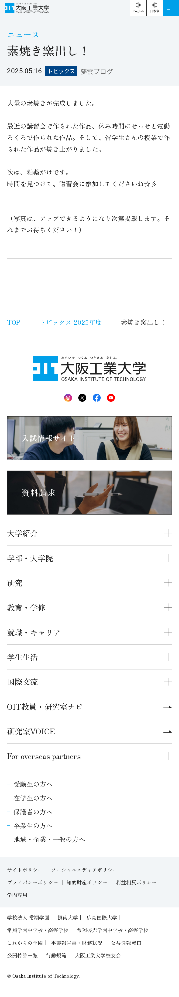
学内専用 (17, 894)
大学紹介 (22, 533)
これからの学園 (25, 942)
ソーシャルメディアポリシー (84, 869)
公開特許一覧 (22, 955)
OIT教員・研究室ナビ (45, 706)
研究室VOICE (31, 731)
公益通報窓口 (126, 942)
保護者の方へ (33, 811)
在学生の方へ (33, 798)
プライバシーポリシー (32, 882)
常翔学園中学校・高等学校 (38, 929)
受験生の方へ (33, 784)
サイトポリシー (25, 869)
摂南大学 (68, 917)
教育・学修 (26, 607)
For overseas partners (44, 755)
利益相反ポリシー (136, 882)
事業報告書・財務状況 (76, 942)
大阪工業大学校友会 (98, 955)
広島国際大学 (101, 917)
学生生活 (22, 656)
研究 (14, 582)
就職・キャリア (34, 632)
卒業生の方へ (33, 825)
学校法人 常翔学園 (28, 917)
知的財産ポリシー (86, 882)
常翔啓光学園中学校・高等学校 (112, 929)
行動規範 (56, 955)
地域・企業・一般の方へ (49, 839)
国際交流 (22, 681)
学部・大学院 (30, 558)
